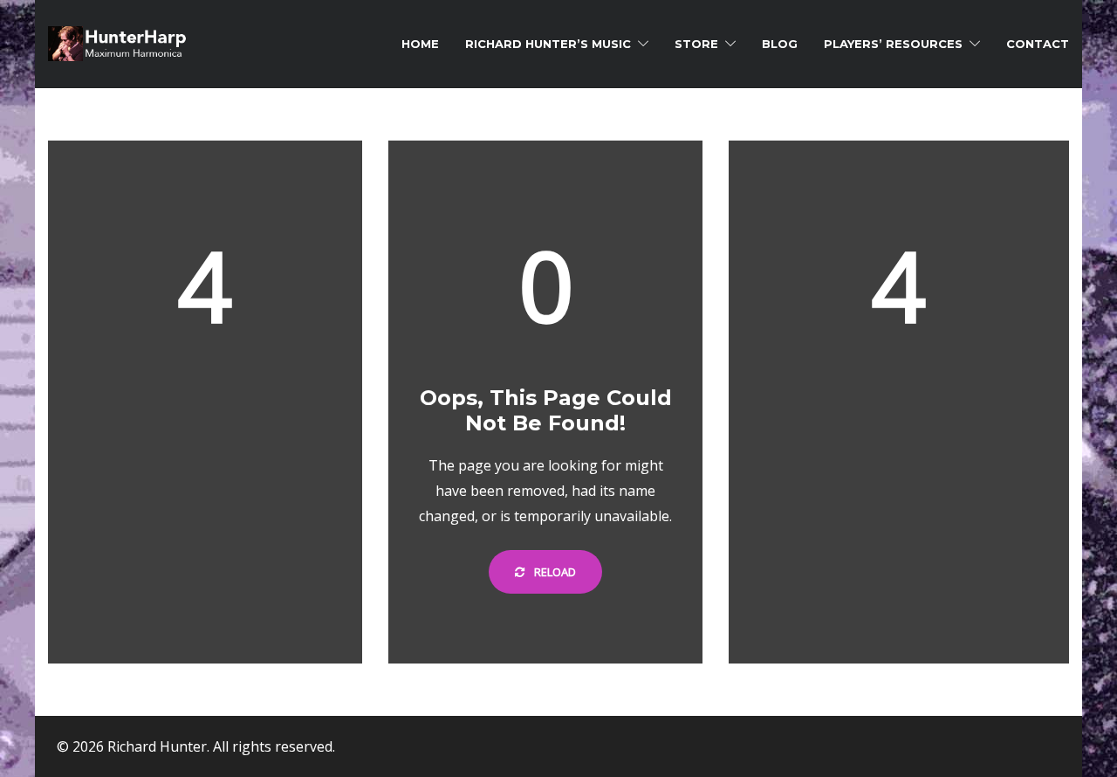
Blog (780, 44)
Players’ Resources (893, 44)
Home (420, 44)
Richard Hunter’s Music (548, 44)
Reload (553, 572)
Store (696, 44)
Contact (1037, 44)
